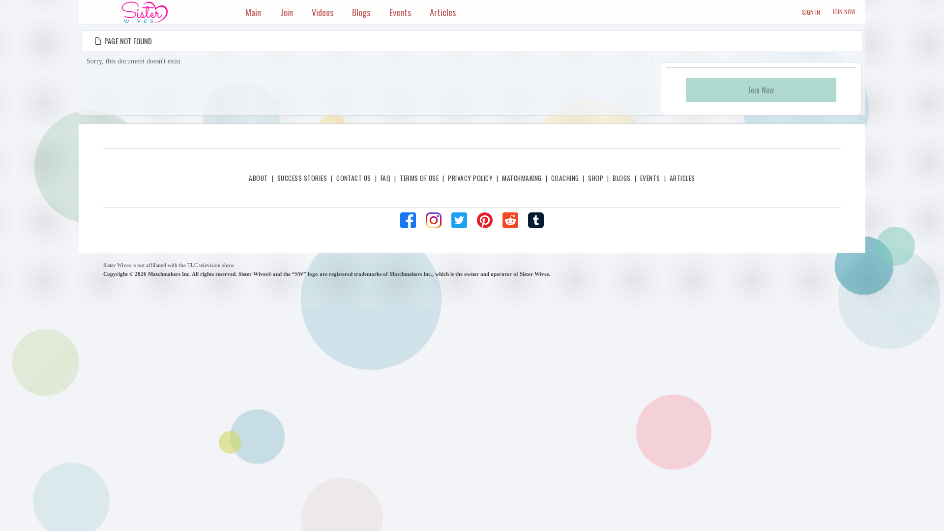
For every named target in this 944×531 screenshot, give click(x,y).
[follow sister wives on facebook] (408, 220)
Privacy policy (470, 178)
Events (650, 178)
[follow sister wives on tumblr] (536, 220)
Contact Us (353, 178)
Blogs (621, 178)
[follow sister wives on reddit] (510, 220)
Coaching (565, 178)
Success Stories (302, 178)
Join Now (844, 11)
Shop (595, 178)
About (258, 178)
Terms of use (419, 178)
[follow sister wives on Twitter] (459, 220)
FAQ (385, 178)
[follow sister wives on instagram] (434, 220)
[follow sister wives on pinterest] (485, 220)
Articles (682, 178)
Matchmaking (521, 178)
